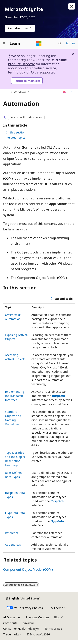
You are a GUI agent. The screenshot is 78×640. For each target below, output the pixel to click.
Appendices (13, 544)
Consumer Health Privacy (20, 628)
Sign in (70, 43)
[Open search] (60, 43)
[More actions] (71, 92)
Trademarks (11, 634)
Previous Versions (37, 617)
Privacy (27, 623)
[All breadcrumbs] (6, 92)
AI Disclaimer (12, 617)
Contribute (10, 623)
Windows (20, 92)
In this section (15, 132)
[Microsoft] (39, 43)
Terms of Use (53, 628)
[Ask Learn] (64, 92)
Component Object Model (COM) (28, 569)
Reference (12, 533)
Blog (57, 617)
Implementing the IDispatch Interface (14, 396)
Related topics (15, 137)
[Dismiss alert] (71, 6)
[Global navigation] (4, 43)
